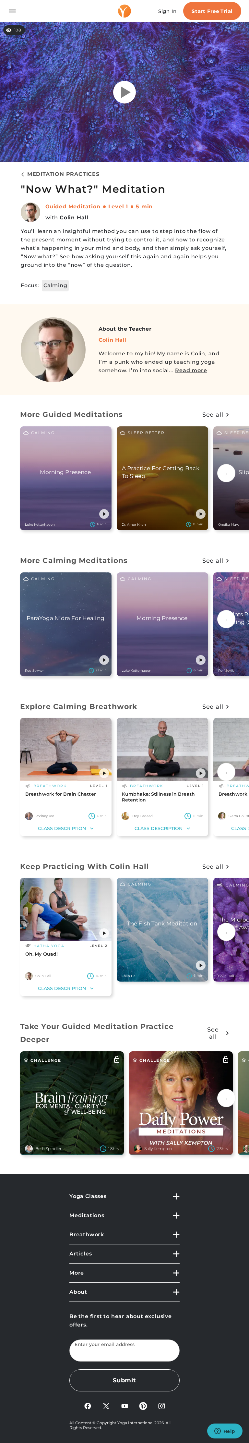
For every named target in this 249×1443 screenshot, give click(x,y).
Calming (55, 285)
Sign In (167, 11)
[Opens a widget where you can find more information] (225, 1432)
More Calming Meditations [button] (74, 560)
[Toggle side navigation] (12, 11)
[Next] (226, 473)
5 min (144, 206)
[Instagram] (162, 1405)
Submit (124, 1380)
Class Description (62, 828)
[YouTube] (125, 1405)
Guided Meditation (73, 206)
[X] (106, 1405)
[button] (104, 514)
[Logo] (124, 11)
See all (212, 414)
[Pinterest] (143, 1405)
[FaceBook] (88, 1405)
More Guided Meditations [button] (71, 414)
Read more (191, 370)
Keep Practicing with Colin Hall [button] (84, 866)
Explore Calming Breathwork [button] (78, 706)
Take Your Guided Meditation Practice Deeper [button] (97, 1033)
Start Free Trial (212, 11)
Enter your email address (105, 1344)
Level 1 (118, 206)
